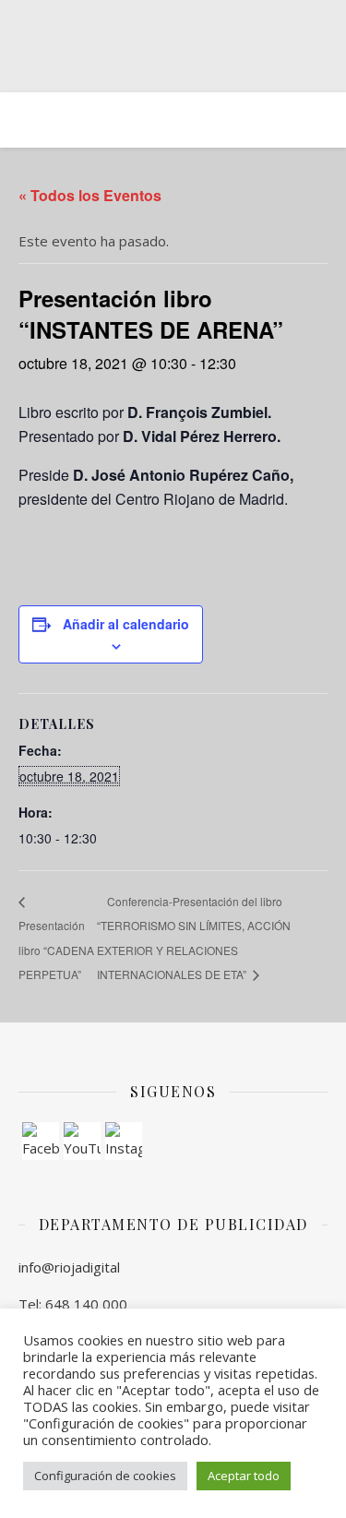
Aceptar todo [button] (244, 1475)
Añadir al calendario (126, 624)
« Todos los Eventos (89, 195)
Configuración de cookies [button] (105, 1475)
